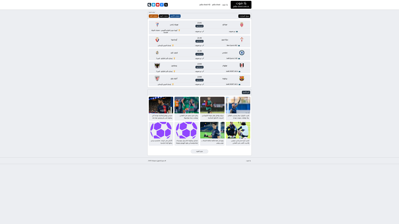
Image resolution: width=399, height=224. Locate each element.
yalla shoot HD (204, 4)
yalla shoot (216, 4)
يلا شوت (225, 4)
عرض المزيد (199, 151)
